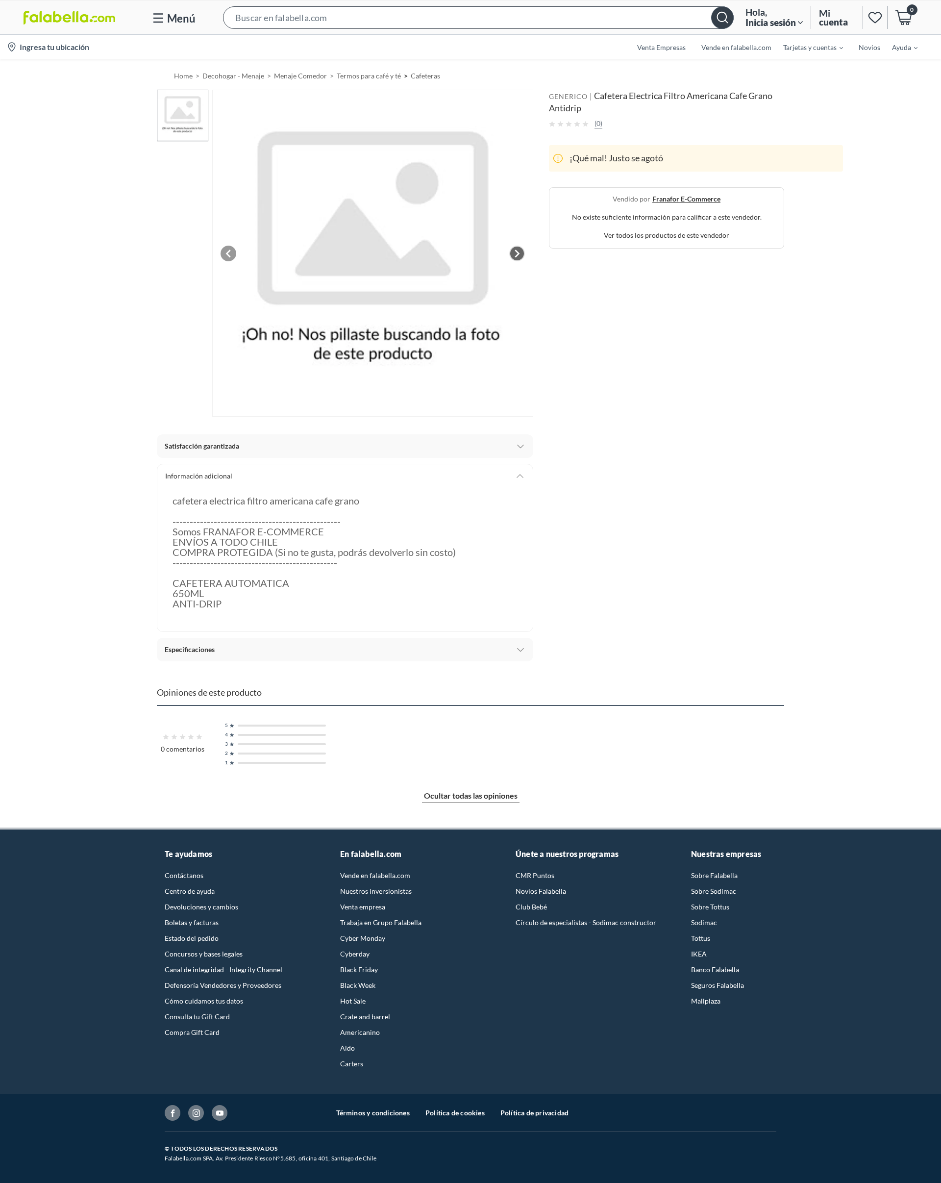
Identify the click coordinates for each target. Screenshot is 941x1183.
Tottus (700, 938)
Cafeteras (425, 76)
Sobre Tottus (710, 907)
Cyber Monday (362, 938)
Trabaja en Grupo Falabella (380, 922)
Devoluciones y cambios (201, 907)
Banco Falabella (715, 969)
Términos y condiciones (373, 1112)
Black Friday (359, 969)
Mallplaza (705, 1001)
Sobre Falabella (714, 875)
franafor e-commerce (686, 199)
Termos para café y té (369, 76)
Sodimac (704, 922)
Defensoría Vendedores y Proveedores (223, 985)
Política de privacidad (534, 1112)
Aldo (347, 1048)
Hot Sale (353, 1001)
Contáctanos (184, 875)
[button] (478, 17)
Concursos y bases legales (204, 954)
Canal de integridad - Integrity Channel (223, 969)
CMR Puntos (535, 875)
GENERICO (568, 96)
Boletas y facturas (192, 922)
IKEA (699, 954)
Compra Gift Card (192, 1032)
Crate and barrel (365, 1016)
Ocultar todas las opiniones (471, 795)
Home (183, 76)
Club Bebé (531, 907)
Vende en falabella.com (375, 875)
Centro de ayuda (190, 891)
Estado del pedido (192, 938)
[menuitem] (807, 47)
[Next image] (517, 253)
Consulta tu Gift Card (197, 1016)
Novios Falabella (541, 891)
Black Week (357, 985)
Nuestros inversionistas (376, 891)
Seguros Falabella (717, 985)
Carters (351, 1063)
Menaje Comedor (300, 76)
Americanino (360, 1032)
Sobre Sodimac (713, 891)
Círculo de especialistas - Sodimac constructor (586, 922)
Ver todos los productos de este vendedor (666, 235)
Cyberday (355, 954)
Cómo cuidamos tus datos (204, 1001)
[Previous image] (228, 253)
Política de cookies (455, 1112)
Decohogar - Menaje (233, 76)
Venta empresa (362, 907)
